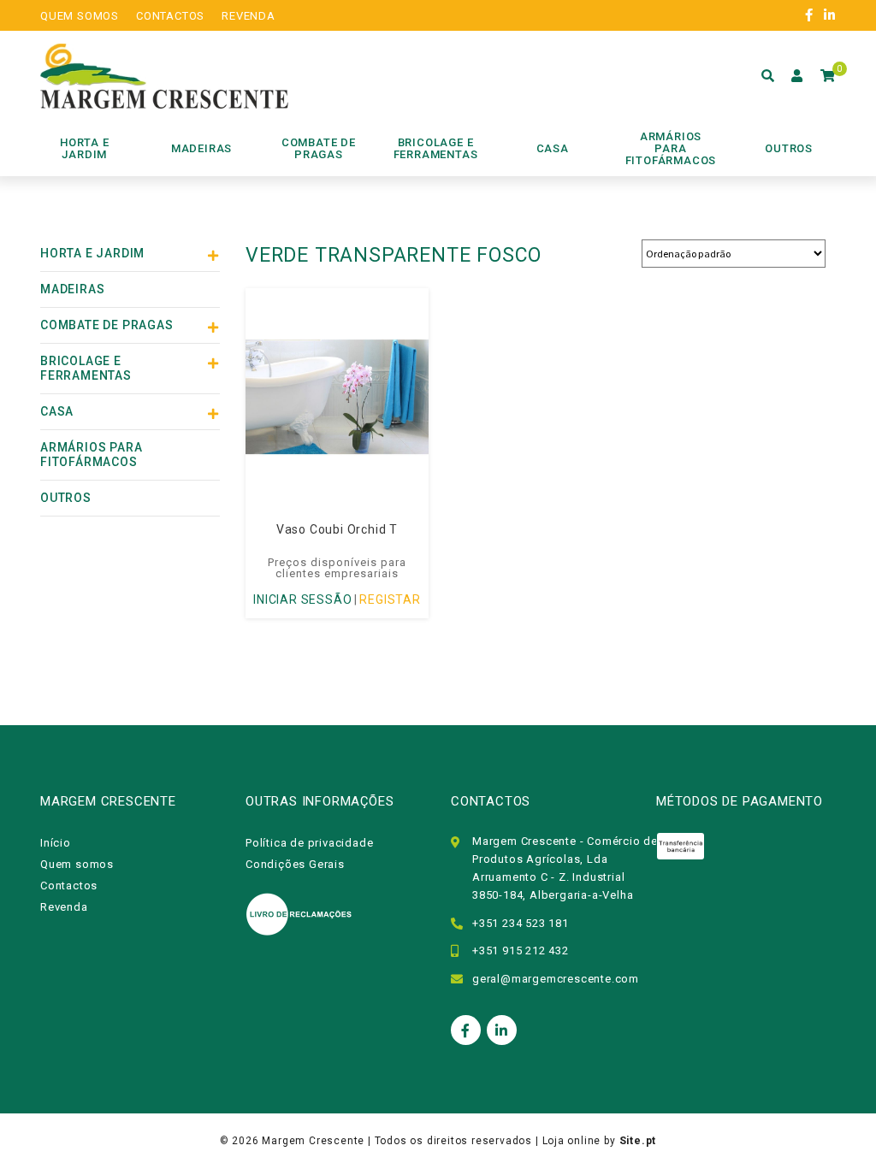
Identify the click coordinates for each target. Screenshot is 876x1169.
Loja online (571, 1141)
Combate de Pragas (107, 325)
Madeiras (72, 289)
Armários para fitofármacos (91, 454)
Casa (57, 411)
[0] (828, 76)
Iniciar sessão (302, 599)
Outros (66, 498)
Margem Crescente (313, 1141)
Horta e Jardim (92, 253)
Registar (389, 599)
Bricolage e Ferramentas (86, 368)
